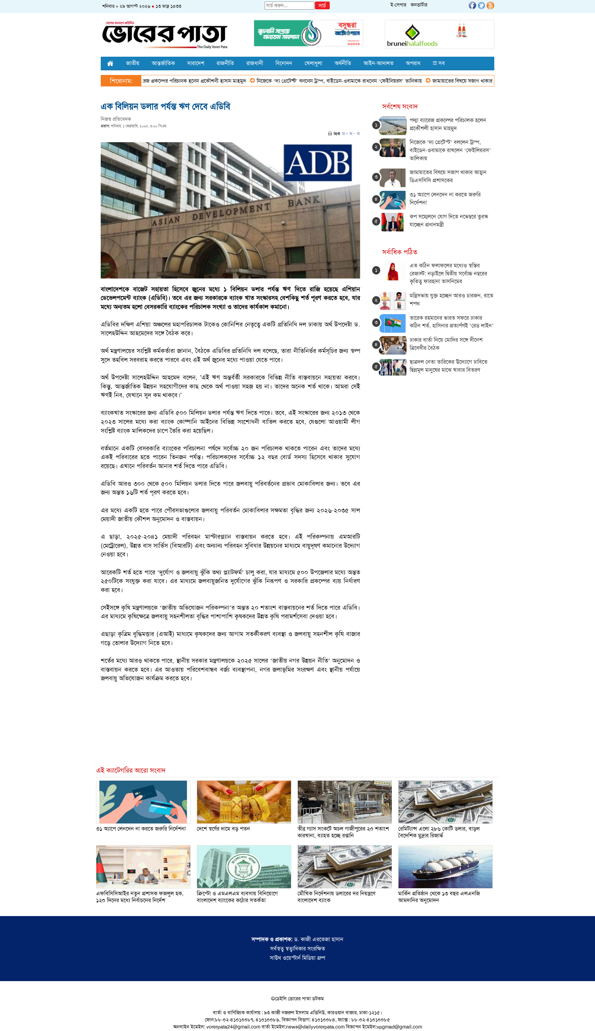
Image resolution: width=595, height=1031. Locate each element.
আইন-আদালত (379, 63)
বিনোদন (283, 63)
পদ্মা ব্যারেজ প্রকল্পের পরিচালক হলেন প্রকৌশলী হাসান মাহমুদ (155, 80)
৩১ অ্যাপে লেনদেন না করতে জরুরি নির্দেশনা (141, 828)
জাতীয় (132, 63)
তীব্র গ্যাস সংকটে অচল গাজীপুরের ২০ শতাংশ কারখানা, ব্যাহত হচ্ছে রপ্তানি (343, 832)
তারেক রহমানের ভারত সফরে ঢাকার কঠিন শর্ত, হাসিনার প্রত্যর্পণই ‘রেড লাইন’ (452, 322)
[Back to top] (10, 1018)
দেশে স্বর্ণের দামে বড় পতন (223, 828)
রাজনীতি (225, 63)
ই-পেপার (398, 5)
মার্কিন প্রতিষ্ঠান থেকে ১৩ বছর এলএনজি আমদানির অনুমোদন (439, 897)
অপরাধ (413, 63)
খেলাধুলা (313, 63)
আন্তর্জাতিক (163, 63)
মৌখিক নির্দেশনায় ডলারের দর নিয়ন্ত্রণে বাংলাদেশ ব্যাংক (336, 897)
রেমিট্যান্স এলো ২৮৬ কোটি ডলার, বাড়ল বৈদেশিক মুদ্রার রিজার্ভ (439, 832)
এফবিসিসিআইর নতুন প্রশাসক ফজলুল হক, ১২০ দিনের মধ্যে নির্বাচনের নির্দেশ (139, 897)
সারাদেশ (195, 63)
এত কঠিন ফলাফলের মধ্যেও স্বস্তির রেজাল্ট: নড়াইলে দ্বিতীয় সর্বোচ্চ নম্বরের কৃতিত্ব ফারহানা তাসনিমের (448, 273)
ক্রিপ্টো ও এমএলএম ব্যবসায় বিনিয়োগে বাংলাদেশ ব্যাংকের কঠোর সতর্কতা (237, 897)
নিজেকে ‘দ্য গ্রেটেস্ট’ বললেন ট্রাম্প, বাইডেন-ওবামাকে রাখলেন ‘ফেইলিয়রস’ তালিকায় (308, 80)
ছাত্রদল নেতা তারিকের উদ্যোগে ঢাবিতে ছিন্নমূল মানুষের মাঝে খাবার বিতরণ (448, 366)
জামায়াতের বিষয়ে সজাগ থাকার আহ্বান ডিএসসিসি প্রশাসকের (460, 80)
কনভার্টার (419, 5)
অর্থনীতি (343, 63)
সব (441, 63)
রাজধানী (254, 63)
